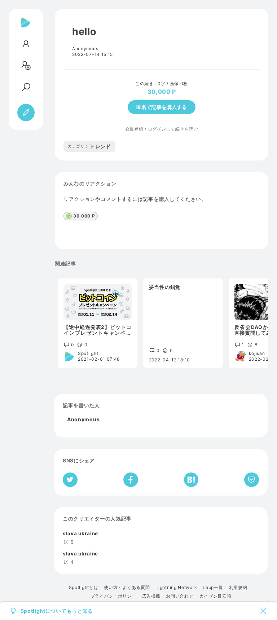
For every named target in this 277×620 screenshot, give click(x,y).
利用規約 (238, 587)
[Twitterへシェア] (70, 479)
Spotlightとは (83, 587)
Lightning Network (176, 587)
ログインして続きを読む (173, 129)
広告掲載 (151, 596)
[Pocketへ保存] (251, 479)
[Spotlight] (25, 28)
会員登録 (134, 129)
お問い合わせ (179, 596)
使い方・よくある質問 (127, 587)
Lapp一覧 (213, 587)
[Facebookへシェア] (130, 479)
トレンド (89, 146)
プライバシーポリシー (113, 596)
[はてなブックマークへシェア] (191, 479)
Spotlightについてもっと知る (57, 611)
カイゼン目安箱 (215, 596)
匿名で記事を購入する (161, 107)
